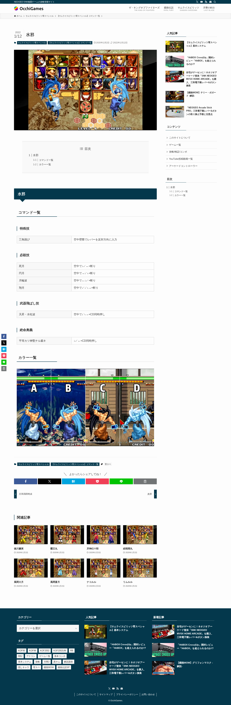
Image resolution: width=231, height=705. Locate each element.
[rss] (206, 2)
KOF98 (32, 650)
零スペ (108, 464)
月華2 (46, 661)
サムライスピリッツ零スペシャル (32, 43)
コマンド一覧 (46, 160)
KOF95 (21, 650)
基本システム (24, 661)
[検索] (215, 2)
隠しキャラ (23, 667)
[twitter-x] (197, 2)
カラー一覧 (45, 164)
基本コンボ (59, 656)
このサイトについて (179, 137)
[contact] (210, 2)
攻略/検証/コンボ (178, 151)
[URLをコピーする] (145, 481)
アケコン (30, 656)
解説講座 (68, 661)
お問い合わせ (148, 694)
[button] (25, 481)
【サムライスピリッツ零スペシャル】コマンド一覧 (70, 43)
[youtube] (201, 2)
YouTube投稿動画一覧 (181, 158)
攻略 (37, 661)
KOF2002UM (59, 650)
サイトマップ (106, 694)
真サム (56, 661)
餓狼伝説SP (64, 667)
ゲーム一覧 (175, 144)
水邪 (35, 155)
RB (71, 650)
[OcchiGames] (28, 8)
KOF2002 (44, 650)
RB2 (20, 656)
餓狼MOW (49, 667)
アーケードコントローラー (183, 166)
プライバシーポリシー (127, 694)
